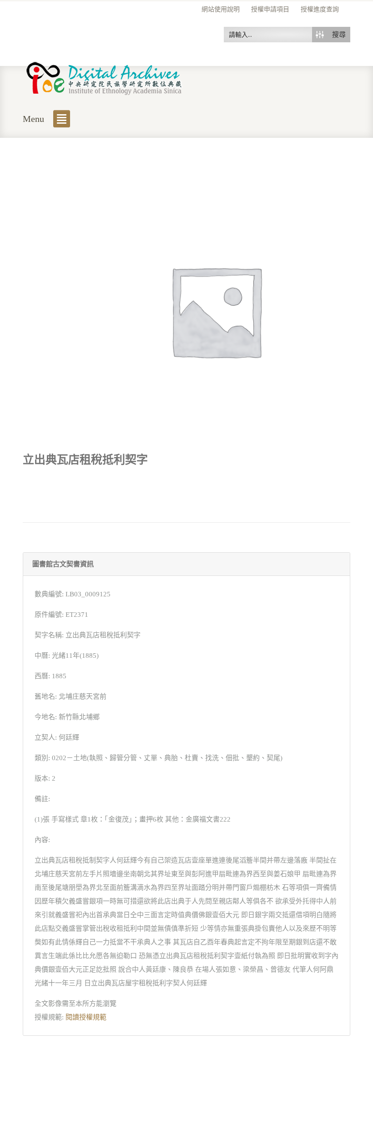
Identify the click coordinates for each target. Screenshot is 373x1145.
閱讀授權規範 (86, 1017)
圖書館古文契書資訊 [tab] (63, 564)
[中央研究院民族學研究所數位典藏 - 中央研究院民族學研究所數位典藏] (104, 76)
